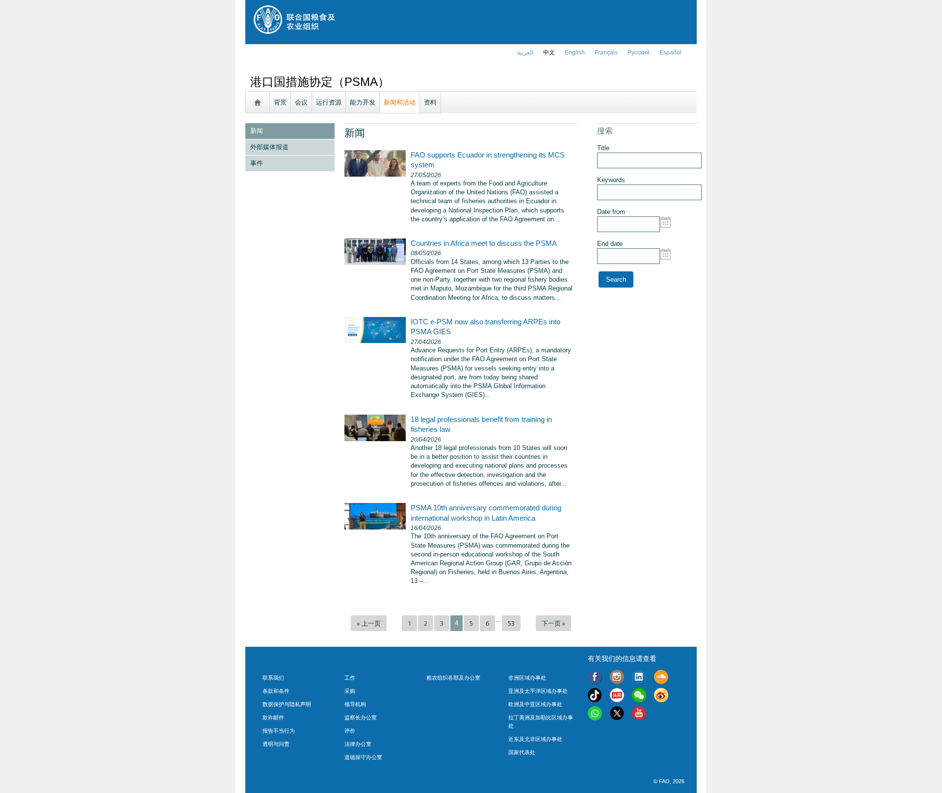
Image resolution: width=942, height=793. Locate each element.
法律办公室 (357, 744)
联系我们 (273, 678)
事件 (256, 163)
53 (511, 623)
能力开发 (362, 102)
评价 (349, 731)
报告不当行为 (278, 731)
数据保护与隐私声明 (286, 704)
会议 (301, 102)
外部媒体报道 (269, 147)
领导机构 (355, 704)
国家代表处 (521, 752)
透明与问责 (275, 744)
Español (670, 52)
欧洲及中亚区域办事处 (535, 704)
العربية (525, 52)
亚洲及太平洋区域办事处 (538, 691)
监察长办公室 (360, 717)
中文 (549, 52)
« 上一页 (369, 623)
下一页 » (553, 623)
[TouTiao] (617, 696)
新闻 (256, 130)
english (575, 52)
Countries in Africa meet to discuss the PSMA (484, 243)
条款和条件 (275, 691)
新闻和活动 (400, 102)
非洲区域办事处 (527, 678)
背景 (280, 102)
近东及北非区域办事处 (535, 739)
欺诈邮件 (273, 717)
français (606, 52)
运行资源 (328, 102)
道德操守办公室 (363, 757)
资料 (430, 102)
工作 (349, 678)
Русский (639, 52)
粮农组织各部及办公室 (453, 678)
